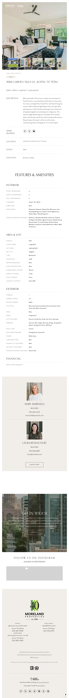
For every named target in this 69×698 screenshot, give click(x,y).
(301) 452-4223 (34, 412)
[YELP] (43, 691)
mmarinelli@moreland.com (34, 415)
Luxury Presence (44, 682)
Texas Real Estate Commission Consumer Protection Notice (34, 652)
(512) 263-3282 (48, 631)
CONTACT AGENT (34, 464)
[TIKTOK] (34, 691)
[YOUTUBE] (39, 691)
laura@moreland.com (34, 454)
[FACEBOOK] (21, 691)
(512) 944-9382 (34, 451)
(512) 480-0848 (17, 631)
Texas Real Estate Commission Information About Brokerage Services (34, 654)
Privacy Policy (41, 686)
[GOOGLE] (48, 691)
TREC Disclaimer (34, 657)
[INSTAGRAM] (25, 691)
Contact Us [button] (34, 532)
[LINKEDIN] (30, 691)
